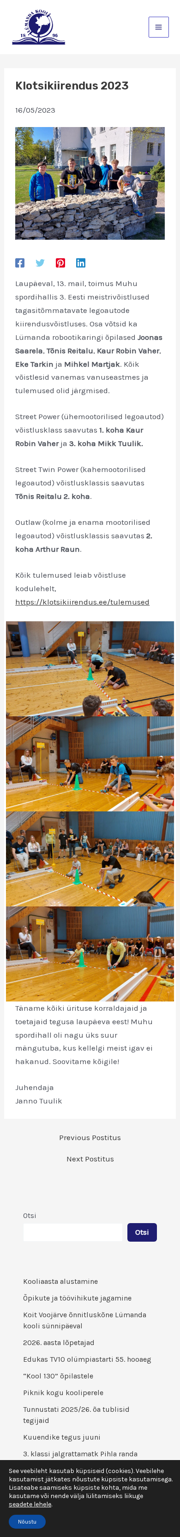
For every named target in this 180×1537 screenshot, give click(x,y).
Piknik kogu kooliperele (63, 1392)
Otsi (29, 1215)
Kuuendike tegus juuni (62, 1437)
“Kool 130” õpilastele (58, 1375)
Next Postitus (90, 1159)
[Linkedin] (80, 262)
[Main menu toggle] (159, 27)
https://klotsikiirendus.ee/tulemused (82, 601)
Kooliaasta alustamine (60, 1281)
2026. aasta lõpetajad (59, 1342)
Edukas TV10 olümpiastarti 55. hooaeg (87, 1359)
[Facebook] (19, 262)
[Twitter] (40, 262)
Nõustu (27, 1521)
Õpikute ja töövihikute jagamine (77, 1298)
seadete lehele (30, 1504)
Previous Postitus (90, 1138)
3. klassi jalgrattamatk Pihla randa (80, 1453)
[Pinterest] (60, 262)
